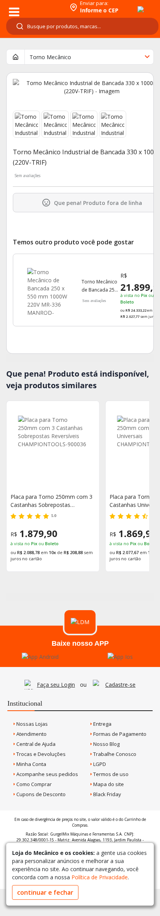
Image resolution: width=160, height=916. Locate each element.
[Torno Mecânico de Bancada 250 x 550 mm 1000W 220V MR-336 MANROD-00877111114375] (47, 288)
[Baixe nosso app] (40, 656)
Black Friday (106, 794)
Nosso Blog (106, 743)
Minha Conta (30, 764)
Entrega (101, 723)
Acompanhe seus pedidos (46, 774)
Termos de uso (110, 774)
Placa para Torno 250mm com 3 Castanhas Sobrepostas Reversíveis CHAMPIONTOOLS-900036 (51, 501)
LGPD (99, 764)
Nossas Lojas (31, 723)
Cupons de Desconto (40, 794)
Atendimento (31, 733)
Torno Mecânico (50, 57)
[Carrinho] (133, 5)
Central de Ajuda (35, 743)
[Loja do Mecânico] (33, 6)
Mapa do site (108, 784)
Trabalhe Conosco (114, 754)
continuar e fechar (45, 892)
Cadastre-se (120, 684)
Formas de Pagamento (119, 733)
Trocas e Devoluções (40, 754)
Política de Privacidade (99, 877)
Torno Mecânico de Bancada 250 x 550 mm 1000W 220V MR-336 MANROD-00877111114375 (101, 286)
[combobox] (82, 26)
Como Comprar (33, 784)
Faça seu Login (56, 684)
